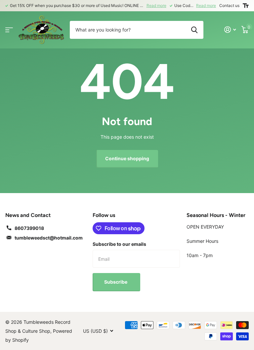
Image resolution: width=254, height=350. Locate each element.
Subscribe (116, 282)
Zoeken (194, 30)
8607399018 (29, 228)
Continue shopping (127, 158)
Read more (156, 5)
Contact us (229, 5)
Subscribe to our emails (119, 244)
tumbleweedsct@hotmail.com (49, 238)
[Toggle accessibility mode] (246, 5)
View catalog (9, 30)
